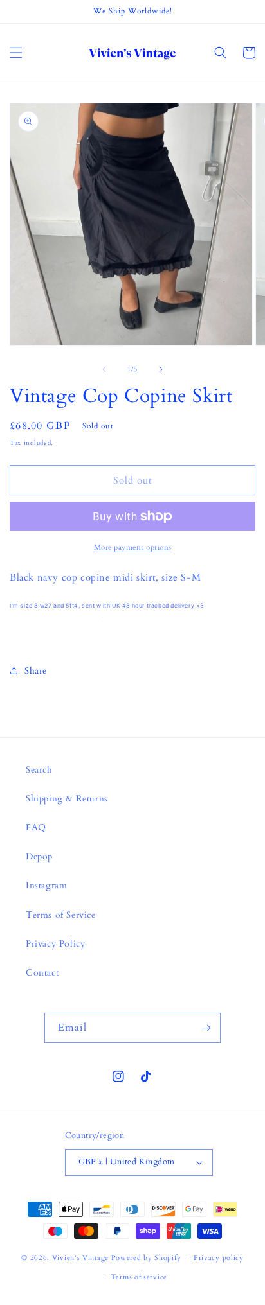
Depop (39, 856)
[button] (16, 53)
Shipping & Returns (67, 799)
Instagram (46, 885)
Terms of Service (61, 915)
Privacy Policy (55, 944)
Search (39, 770)
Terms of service (139, 1277)
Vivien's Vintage (80, 1257)
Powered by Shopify (146, 1257)
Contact (42, 973)
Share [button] (35, 671)
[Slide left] (104, 369)
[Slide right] (161, 369)
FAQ (36, 827)
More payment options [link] (133, 547)
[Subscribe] (206, 1028)
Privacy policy (219, 1258)
